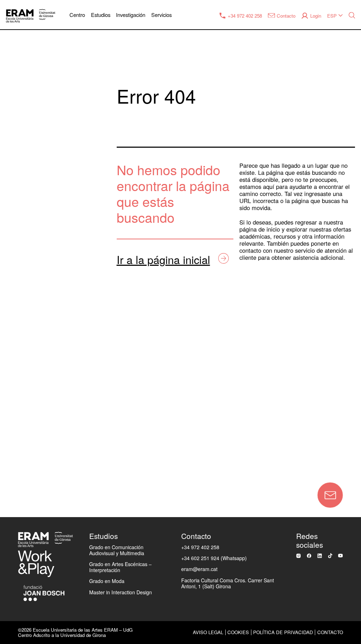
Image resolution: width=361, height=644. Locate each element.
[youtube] (340, 555)
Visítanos (21, 435)
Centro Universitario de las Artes (53, 203)
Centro (77, 14)
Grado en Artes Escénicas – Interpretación (120, 567)
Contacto (72, 464)
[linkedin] (319, 555)
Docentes (21, 342)
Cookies (238, 632)
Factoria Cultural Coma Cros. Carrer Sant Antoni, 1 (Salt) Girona (227, 583)
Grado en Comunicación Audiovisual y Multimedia (116, 550)
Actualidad (22, 296)
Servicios (161, 14)
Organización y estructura (44, 226)
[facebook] (309, 555)
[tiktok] (330, 555)
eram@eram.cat (199, 568)
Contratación (26, 388)
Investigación (130, 14)
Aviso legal (208, 632)
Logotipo (20, 411)
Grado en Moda (106, 580)
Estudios (100, 14)
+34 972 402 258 (200, 547)
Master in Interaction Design (120, 592)
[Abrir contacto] (330, 495)
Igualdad (20, 272)
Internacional (26, 319)
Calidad (18, 249)
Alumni (17, 365)
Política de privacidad (283, 632)
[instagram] (298, 555)
